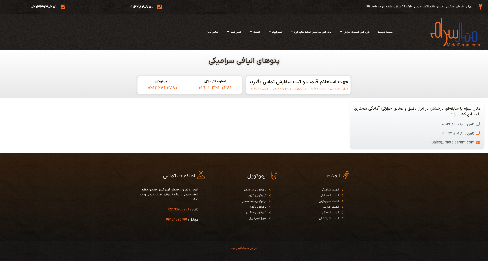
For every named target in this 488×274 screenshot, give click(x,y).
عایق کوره (236, 32)
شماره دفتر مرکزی (215, 81)
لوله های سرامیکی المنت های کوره (312, 32)
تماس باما (212, 32)
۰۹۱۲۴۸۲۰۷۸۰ (140, 7)
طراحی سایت (249, 248)
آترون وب (236, 248)
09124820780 (176, 219)
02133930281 (178, 209)
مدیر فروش (162, 81)
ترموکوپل (277, 32)
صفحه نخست (385, 32)
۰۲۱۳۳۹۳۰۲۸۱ (44, 7)
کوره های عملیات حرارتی (357, 32)
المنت (256, 32)
